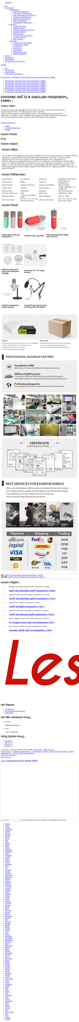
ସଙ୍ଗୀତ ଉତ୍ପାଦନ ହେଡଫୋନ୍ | (23, 35)
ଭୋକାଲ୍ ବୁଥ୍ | (17, 48)
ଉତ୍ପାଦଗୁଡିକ (9, 8)
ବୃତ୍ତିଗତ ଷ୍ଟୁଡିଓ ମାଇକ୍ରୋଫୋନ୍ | (23, 753)
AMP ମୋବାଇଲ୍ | (49, 750)
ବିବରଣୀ (7, 130)
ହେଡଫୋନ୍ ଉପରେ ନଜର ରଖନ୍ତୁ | (23, 30)
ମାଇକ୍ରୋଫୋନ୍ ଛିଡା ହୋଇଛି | (22, 43)
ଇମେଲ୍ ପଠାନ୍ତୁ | (6, 757)
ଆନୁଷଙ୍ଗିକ (13, 41)
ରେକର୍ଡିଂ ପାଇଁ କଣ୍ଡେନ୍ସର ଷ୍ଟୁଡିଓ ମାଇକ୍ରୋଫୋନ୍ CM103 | (32, 614)
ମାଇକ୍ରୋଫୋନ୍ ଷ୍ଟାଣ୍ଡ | (40, 751)
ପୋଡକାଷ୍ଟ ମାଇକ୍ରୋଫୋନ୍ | (21, 751)
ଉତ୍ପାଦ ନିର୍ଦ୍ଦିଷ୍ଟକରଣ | (13, 128)
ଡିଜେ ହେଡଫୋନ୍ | (18, 34)
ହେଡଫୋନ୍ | (12, 24)
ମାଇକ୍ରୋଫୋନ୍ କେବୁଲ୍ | (21, 45)
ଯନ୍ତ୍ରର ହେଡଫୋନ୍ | (20, 37)
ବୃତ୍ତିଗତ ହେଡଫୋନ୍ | (20, 26)
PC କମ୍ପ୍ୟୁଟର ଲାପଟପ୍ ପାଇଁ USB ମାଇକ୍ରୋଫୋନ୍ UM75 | (32, 622)
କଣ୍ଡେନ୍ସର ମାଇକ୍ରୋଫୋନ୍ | (22, 17)
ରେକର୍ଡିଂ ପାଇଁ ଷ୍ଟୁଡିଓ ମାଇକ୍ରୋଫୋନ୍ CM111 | (27, 607)
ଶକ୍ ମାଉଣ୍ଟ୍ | (17, 50)
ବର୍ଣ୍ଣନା (7, 126)
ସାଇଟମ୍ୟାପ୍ (38, 750)
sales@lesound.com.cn (12, 725)
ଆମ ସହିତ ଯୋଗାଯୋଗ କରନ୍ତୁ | (15, 61)
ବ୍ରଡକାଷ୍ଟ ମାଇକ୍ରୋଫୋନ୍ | (22, 13)
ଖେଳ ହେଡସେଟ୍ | (18, 39)
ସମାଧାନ (7, 56)
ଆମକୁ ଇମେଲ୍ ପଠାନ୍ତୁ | (8, 123)
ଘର (6, 6)
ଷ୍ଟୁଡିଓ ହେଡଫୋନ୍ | (19, 28)
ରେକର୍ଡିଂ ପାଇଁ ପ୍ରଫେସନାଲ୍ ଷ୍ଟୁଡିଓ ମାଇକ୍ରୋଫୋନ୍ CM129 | (23, 575)
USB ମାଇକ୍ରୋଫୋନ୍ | (20, 21)
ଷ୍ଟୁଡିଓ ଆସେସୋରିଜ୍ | (20, 54)
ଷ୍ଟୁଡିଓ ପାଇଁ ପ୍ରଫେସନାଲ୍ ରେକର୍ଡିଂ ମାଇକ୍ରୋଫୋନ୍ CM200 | (32, 591)
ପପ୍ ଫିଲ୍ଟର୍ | (17, 46)
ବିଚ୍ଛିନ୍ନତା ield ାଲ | (20, 52)
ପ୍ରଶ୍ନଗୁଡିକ (9, 58)
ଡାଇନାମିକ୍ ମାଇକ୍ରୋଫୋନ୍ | (22, 19)
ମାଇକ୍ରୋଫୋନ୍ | (14, 10)
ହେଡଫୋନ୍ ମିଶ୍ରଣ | (19, 32)
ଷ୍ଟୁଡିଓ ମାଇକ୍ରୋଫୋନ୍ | (21, 11)
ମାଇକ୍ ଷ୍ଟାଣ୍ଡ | (6, 751)
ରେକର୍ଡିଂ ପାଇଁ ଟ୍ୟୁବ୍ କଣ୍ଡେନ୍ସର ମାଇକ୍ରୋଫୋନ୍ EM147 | (26, 577)
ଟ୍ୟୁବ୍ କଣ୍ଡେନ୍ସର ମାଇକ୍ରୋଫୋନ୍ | (24, 15)
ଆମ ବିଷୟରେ (9, 59)
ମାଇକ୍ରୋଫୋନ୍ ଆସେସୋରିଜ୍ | (22, 22)
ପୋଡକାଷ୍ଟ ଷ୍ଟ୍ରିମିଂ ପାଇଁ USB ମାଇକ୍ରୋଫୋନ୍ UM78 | (30, 630)
